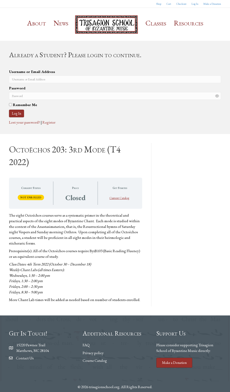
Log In (194, 4)
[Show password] (217, 96)
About (36, 23)
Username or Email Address (32, 71)
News (61, 23)
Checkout (181, 4)
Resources (188, 23)
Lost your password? (25, 122)
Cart (168, 4)
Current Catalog (119, 198)
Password (17, 88)
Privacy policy (93, 352)
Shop (158, 4)
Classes (156, 23)
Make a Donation (212, 4)
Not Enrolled (30, 197)
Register (48, 122)
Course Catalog (95, 360)
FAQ (86, 344)
